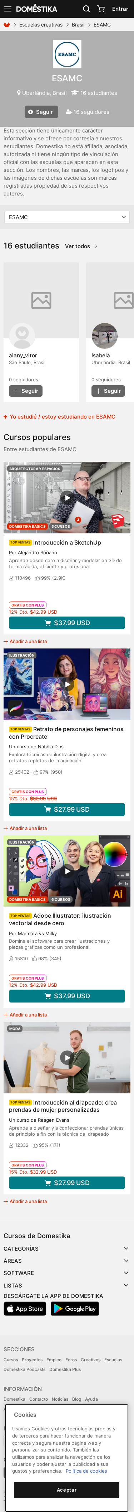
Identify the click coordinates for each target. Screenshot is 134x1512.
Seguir (44, 111)
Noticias (60, 1399)
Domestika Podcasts (24, 1369)
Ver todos (78, 246)
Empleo (53, 1359)
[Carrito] (100, 9)
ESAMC (67, 78)
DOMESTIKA (36, 9)
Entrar (120, 8)
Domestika (14, 1399)
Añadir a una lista (28, 641)
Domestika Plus (65, 1369)
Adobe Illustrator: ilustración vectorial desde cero (60, 919)
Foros (71, 1359)
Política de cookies (86, 1471)
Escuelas (113, 1359)
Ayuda (91, 1399)
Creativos (90, 1359)
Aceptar (67, 1490)
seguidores (23, 379)
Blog (76, 1399)
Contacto (38, 1399)
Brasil (78, 24)
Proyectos (32, 1359)
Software (19, 1273)
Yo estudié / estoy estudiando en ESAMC (61, 416)
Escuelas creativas (41, 24)
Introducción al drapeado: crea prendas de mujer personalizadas (63, 1106)
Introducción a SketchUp (67, 542)
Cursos (11, 1359)
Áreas (13, 1260)
